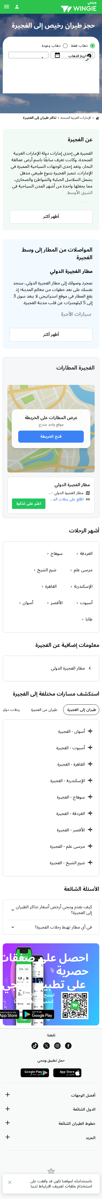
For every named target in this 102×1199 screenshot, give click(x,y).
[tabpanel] (51, 798)
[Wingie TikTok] (35, 1047)
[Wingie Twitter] (46, 1046)
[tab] (81, 709)
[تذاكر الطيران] (97, 118)
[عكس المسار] (87, 60)
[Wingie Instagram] (57, 1046)
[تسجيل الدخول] (16, 6)
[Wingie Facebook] (68, 1046)
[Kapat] (10, 1183)
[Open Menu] (6, 6)
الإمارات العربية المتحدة (76, 118)
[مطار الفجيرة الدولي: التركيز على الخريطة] (51, 495)
